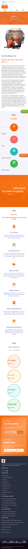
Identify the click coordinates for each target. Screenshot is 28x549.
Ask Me (24, 111)
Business (23, 155)
